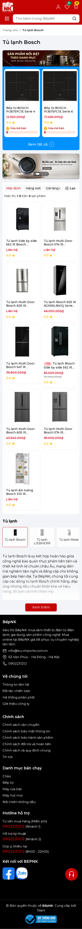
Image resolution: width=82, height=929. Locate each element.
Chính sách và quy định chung (26, 750)
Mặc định (13, 188)
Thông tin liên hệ (16, 684)
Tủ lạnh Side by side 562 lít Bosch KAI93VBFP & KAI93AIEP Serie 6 (21, 246)
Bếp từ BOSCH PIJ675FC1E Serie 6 (58, 109)
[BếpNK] (8, 7)
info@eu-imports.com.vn (28, 651)
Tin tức (8, 757)
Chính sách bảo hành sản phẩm (28, 737)
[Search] (74, 18)
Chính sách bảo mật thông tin (26, 731)
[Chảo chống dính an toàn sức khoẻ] (41, 166)
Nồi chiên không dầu (19, 802)
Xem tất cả (38, 144)
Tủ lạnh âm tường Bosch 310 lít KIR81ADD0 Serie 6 (20, 493)
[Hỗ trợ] (71, 874)
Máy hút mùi (12, 795)
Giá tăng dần (55, 188)
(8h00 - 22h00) (26, 851)
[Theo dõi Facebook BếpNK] (9, 873)
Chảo (7, 776)
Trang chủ (10, 30)
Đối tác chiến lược (16, 691)
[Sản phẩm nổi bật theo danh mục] (41, 58)
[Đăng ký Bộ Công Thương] (41, 919)
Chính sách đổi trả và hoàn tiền (27, 744)
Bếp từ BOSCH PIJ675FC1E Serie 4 (20, 109)
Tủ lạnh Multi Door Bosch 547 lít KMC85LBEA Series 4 (22, 367)
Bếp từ (8, 783)
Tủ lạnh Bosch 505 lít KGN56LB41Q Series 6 (60, 305)
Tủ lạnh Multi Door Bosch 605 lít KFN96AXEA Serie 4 (21, 432)
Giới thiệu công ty (16, 704)
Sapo (41, 910)
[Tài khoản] (58, 7)
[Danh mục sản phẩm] (7, 18)
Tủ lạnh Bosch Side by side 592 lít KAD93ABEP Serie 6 (59, 367)
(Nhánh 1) (22, 826)
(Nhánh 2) (22, 839)
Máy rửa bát (12, 789)
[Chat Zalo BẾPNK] (22, 873)
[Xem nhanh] (22, 86)
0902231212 (17, 663)
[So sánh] (31, 86)
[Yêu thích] (13, 86)
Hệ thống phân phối (18, 697)
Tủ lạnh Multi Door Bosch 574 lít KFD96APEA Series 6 (60, 244)
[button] (71, 103)
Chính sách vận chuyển (21, 725)
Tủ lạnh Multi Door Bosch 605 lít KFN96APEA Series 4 (22, 305)
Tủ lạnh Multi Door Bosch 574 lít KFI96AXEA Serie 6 (58, 432)
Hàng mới (33, 188)
